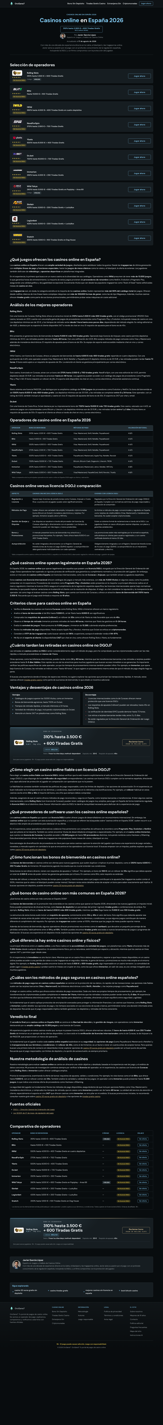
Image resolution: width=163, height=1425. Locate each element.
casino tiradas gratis (59, 1290)
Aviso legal (108, 1319)
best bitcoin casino (129, 1290)
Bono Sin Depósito (75, 3)
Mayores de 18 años (138, 1315)
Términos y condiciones (113, 1315)
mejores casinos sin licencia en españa (99, 1291)
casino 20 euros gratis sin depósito (30, 849)
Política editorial (136, 1323)
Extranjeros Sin (114, 3)
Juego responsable (85, 1319)
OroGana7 (67, 1348)
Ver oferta (143, 1139)
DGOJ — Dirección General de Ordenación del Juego (34, 1109)
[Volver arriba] (157, 1419)
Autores (81, 1315)
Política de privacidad (113, 1311)
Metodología (83, 1311)
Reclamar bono (136, 742)
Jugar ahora (146, 3)
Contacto (134, 1319)
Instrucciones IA (136, 1335)
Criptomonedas (130, 3)
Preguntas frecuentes (138, 1327)
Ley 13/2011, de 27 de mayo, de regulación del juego (33, 1113)
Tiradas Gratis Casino (95, 3)
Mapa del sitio (135, 1331)
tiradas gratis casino (33, 680)
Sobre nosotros (136, 1311)
